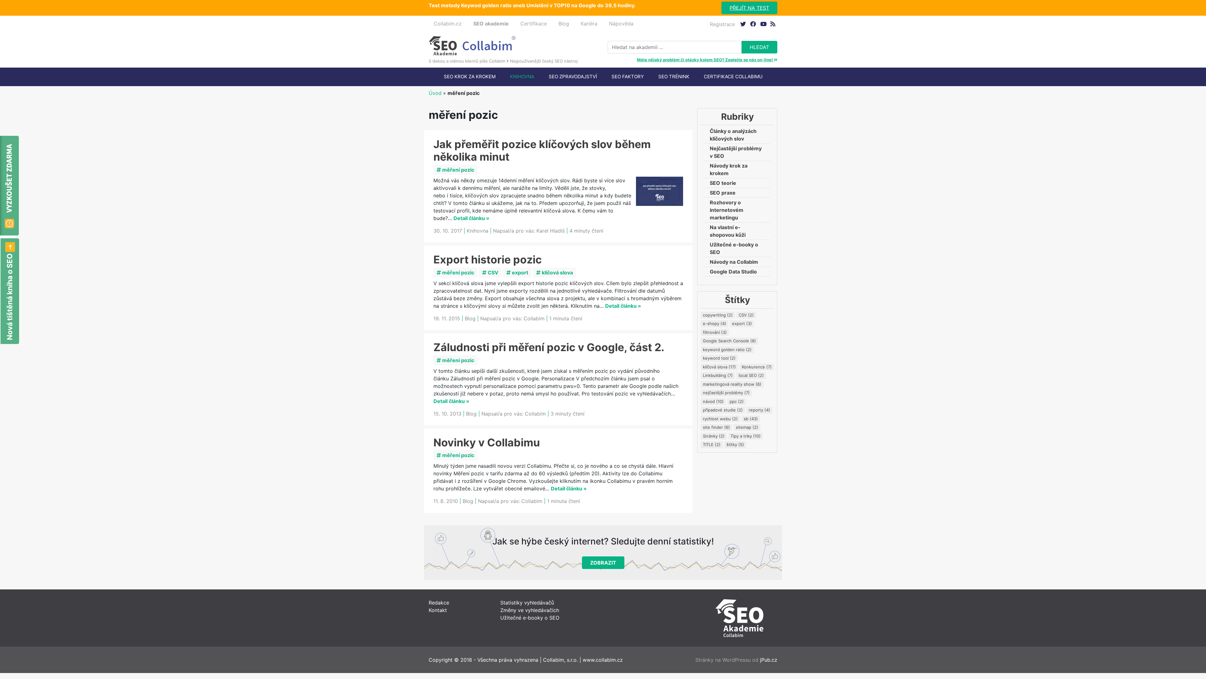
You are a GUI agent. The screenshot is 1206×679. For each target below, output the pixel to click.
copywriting (718, 314)
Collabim (534, 318)
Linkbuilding (718, 375)
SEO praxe (723, 193)
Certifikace (533, 23)
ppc (737, 401)
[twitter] (743, 23)
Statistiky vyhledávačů (527, 602)
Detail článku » (471, 218)
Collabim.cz (448, 23)
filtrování (715, 332)
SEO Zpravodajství (573, 77)
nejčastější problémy (726, 392)
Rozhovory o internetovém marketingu (726, 210)
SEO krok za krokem (470, 77)
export (519, 272)
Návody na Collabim (734, 262)
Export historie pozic (487, 259)
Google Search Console (729, 340)
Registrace (722, 24)
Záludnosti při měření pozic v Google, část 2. (548, 347)
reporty (759, 409)
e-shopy (714, 323)
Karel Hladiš (550, 231)
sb (751, 418)
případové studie (723, 409)
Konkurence (757, 366)
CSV (492, 272)
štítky (735, 444)
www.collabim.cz (603, 660)
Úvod (435, 93)
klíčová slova (557, 272)
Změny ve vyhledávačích (529, 610)
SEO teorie (723, 183)
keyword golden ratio (727, 349)
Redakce (439, 602)
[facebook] (753, 23)
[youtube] (763, 23)
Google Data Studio (733, 271)
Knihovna (522, 77)
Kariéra (589, 23)
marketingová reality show (732, 384)
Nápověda (621, 23)
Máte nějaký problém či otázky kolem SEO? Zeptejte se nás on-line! (705, 59)
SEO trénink (673, 77)
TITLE (711, 444)
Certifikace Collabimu (733, 77)
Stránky (714, 436)
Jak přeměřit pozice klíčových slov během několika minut (542, 150)
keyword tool (719, 358)
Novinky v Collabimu (486, 442)
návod (713, 401)
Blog (563, 23)
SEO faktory (627, 77)
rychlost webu (720, 418)
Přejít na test (749, 8)
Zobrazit (603, 563)
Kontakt (438, 610)
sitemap (747, 427)
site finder (716, 427)
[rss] (773, 23)
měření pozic (457, 170)
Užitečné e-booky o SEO (529, 618)
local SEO (751, 375)
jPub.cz (768, 660)
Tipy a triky (746, 436)
